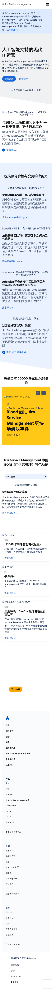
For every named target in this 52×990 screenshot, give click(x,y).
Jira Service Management (17, 800)
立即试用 (11, 29)
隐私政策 (15, 965)
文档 (8, 923)
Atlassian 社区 (12, 867)
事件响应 (10, 476)
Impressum (16, 976)
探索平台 (6, 307)
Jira (7, 789)
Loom (8, 811)
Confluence (11, 805)
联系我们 (9, 765)
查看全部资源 (11, 944)
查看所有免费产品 (13, 832)
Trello (8, 817)
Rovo (8, 783)
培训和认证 (10, 918)
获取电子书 (12, 435)
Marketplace (11, 878)
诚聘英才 (9, 731)
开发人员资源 (11, 929)
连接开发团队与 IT (11, 261)
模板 (8, 862)
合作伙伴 (9, 912)
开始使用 (15, 689)
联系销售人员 (32, 689)
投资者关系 (10, 748)
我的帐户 (9, 884)
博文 (8, 742)
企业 (8, 725)
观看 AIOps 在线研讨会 (13, 217)
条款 (13, 971)
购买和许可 (10, 856)
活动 (8, 737)
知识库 (9, 873)
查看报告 (8, 558)
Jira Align (10, 794)
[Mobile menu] (47, 4)
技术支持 (9, 850)
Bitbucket (10, 822)
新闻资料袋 (10, 759)
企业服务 (9, 935)
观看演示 (23, 79)
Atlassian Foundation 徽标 (18, 753)
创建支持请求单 (12, 894)
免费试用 (9, 78)
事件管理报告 (9, 513)
